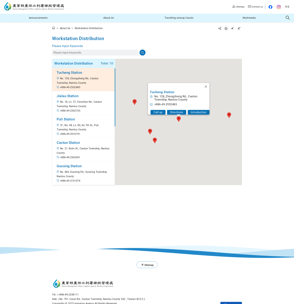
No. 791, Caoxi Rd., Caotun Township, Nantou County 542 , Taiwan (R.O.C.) (102, 299)
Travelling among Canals (179, 17)
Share (219, 28)
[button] (83, 79)
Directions (176, 112)
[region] (83, 126)
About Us (108, 17)
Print (226, 28)
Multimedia (249, 17)
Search (142, 53)
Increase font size (239, 28)
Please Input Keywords (67, 46)
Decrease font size (233, 28)
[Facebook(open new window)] (270, 7)
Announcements (38, 17)
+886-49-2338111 (68, 294)
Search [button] (288, 18)
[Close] (205, 86)
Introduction (198, 112)
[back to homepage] (98, 284)
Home (53, 27)
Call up (158, 112)
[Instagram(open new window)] (279, 7)
